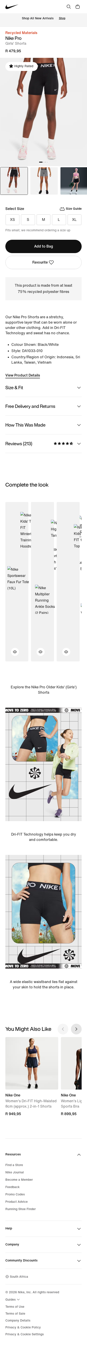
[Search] (69, 7)
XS (12, 220)
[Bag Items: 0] (78, 7)
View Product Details (22, 375)
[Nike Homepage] (12, 6)
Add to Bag (43, 246)
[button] (12, 654)
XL (74, 220)
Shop (62, 18)
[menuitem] (13, 1299)
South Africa (19, 1276)
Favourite (40, 262)
